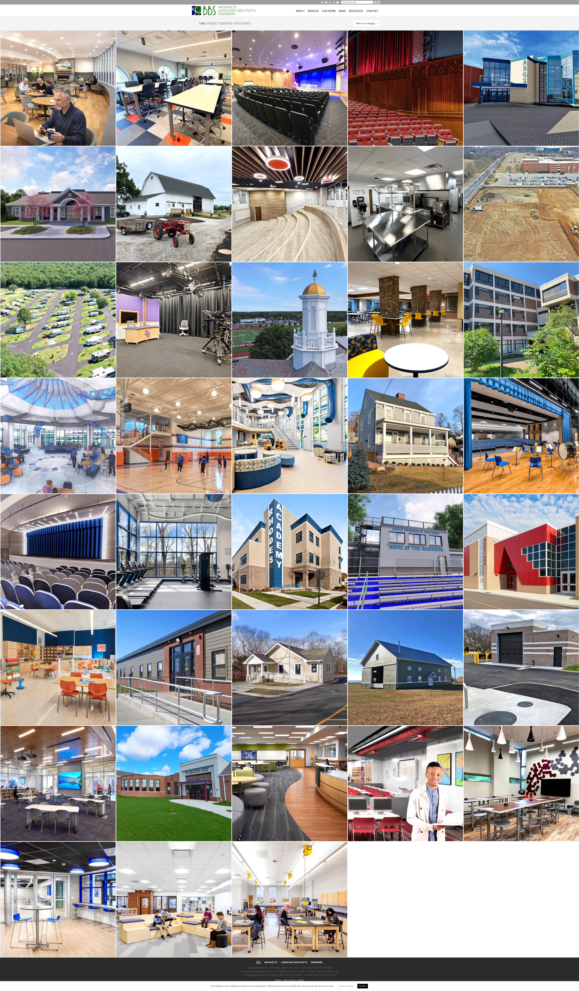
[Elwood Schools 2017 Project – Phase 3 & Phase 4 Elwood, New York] (405, 320)
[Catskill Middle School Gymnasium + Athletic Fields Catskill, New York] (173, 435)
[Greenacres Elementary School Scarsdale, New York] (58, 667)
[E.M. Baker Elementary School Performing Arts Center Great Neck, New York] (521, 435)
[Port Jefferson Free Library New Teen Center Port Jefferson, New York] (405, 435)
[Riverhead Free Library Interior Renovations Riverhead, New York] (58, 88)
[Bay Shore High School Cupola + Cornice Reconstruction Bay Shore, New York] (289, 320)
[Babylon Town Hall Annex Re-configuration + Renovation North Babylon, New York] (173, 667)
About (300, 11)
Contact (372, 11)
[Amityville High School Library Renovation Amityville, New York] (405, 783)
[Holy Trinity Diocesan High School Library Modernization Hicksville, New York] (289, 783)
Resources (356, 11)
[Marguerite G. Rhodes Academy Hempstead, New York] (289, 551)
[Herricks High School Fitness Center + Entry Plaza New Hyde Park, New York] (173, 551)
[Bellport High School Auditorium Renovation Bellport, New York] (289, 88)
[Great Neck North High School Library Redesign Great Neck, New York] (173, 88)
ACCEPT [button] (362, 986)
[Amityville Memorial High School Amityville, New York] (521, 551)
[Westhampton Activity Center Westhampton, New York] (58, 204)
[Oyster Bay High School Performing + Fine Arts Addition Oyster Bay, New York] (289, 899)
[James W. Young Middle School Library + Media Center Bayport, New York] (173, 899)
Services (313, 11)
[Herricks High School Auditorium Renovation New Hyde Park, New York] (58, 551)
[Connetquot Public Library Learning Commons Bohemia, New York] (521, 783)
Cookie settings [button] (346, 985)
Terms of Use (289, 980)
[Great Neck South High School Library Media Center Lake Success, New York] (58, 783)
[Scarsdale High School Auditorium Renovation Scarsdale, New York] (405, 88)
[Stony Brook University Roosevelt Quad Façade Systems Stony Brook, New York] (521, 320)
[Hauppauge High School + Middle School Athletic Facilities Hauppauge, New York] (521, 204)
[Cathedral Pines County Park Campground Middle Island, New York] (58, 320)
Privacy (278, 980)
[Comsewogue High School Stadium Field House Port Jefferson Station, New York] (405, 551)
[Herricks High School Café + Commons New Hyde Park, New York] (58, 899)
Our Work (329, 11)
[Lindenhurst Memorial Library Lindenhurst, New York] (289, 435)
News (342, 11)
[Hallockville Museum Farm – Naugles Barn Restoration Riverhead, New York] (173, 204)
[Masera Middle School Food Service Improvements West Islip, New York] (405, 204)
